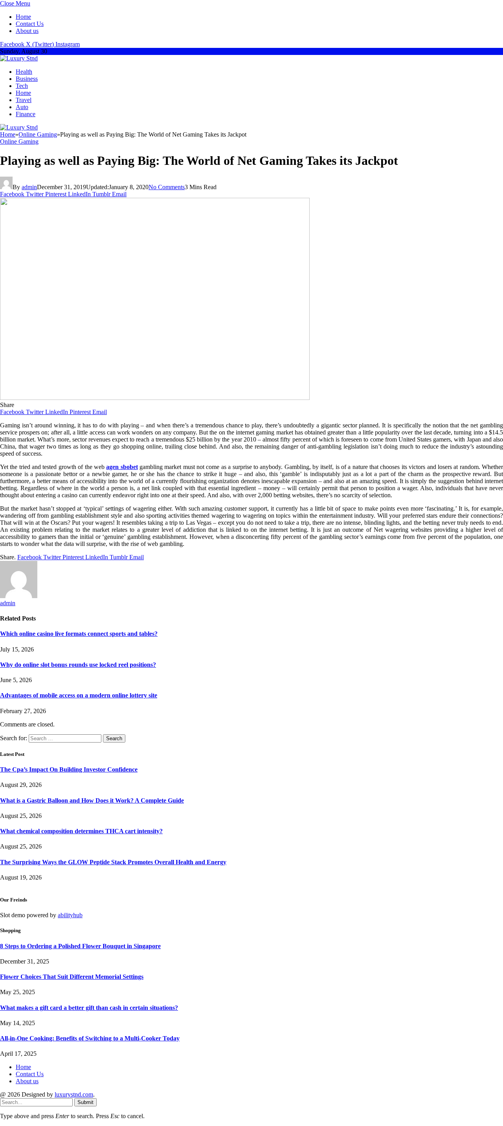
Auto (22, 107)
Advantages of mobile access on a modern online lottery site (78, 695)
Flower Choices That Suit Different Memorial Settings (71, 976)
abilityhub (70, 915)
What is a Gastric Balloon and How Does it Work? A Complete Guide (92, 800)
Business (27, 78)
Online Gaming (19, 141)
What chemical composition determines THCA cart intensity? (81, 831)
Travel (23, 100)
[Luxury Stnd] (19, 58)
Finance (25, 114)
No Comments (167, 187)
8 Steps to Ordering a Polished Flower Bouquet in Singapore (80, 946)
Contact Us (30, 23)
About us (27, 30)
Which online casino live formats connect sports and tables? (79, 633)
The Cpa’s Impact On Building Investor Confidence (69, 769)
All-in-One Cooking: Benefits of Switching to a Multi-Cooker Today (90, 1038)
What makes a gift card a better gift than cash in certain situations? (89, 1007)
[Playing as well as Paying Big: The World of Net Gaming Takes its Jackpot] (155, 397)
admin (29, 187)
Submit (85, 1102)
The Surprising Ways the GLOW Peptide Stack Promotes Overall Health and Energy (113, 862)
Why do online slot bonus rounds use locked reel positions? (78, 664)
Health (24, 71)
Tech (22, 85)
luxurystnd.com (74, 1094)
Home (23, 16)
